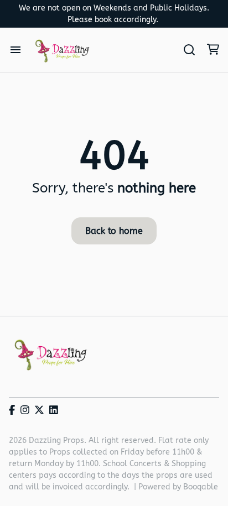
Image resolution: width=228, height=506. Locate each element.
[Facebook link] (12, 410)
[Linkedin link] (53, 410)
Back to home (113, 231)
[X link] (39, 410)
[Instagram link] (24, 410)
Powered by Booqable (178, 487)
